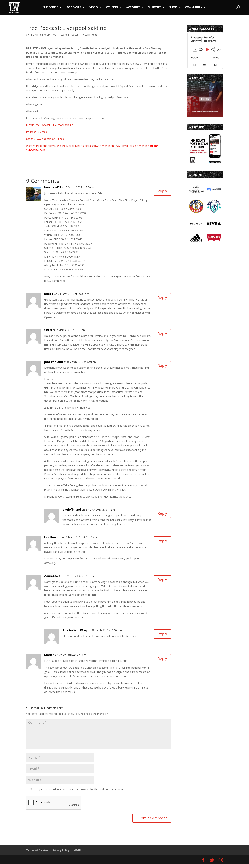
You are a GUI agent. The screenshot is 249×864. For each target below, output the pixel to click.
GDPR (77, 850)
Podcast (74, 34)
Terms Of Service (37, 850)
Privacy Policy (60, 850)
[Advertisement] (68, 157)
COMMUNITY (193, 7)
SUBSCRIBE (50, 7)
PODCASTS (73, 7)
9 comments (89, 34)
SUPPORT (154, 7)
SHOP (173, 7)
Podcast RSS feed (36, 132)
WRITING (112, 7)
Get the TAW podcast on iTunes (45, 139)
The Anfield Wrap (40, 34)
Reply (162, 191)
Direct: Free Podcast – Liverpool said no (49, 125)
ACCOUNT (133, 7)
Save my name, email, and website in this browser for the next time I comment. (77, 789)
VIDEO (93, 7)
